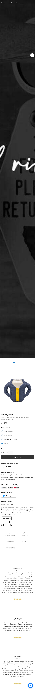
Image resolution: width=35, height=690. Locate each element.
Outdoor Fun (9, 419)
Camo (8, 431)
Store (3, 417)
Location (10, 3)
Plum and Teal (11, 439)
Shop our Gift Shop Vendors (15, 417)
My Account (24, 536)
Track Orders (10, 542)
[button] (7, 466)
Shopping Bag (10, 548)
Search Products (11, 536)
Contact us (19, 3)
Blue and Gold (8, 443)
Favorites (24, 542)
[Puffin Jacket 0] (17, 389)
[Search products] (32, 55)
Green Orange (8, 435)
